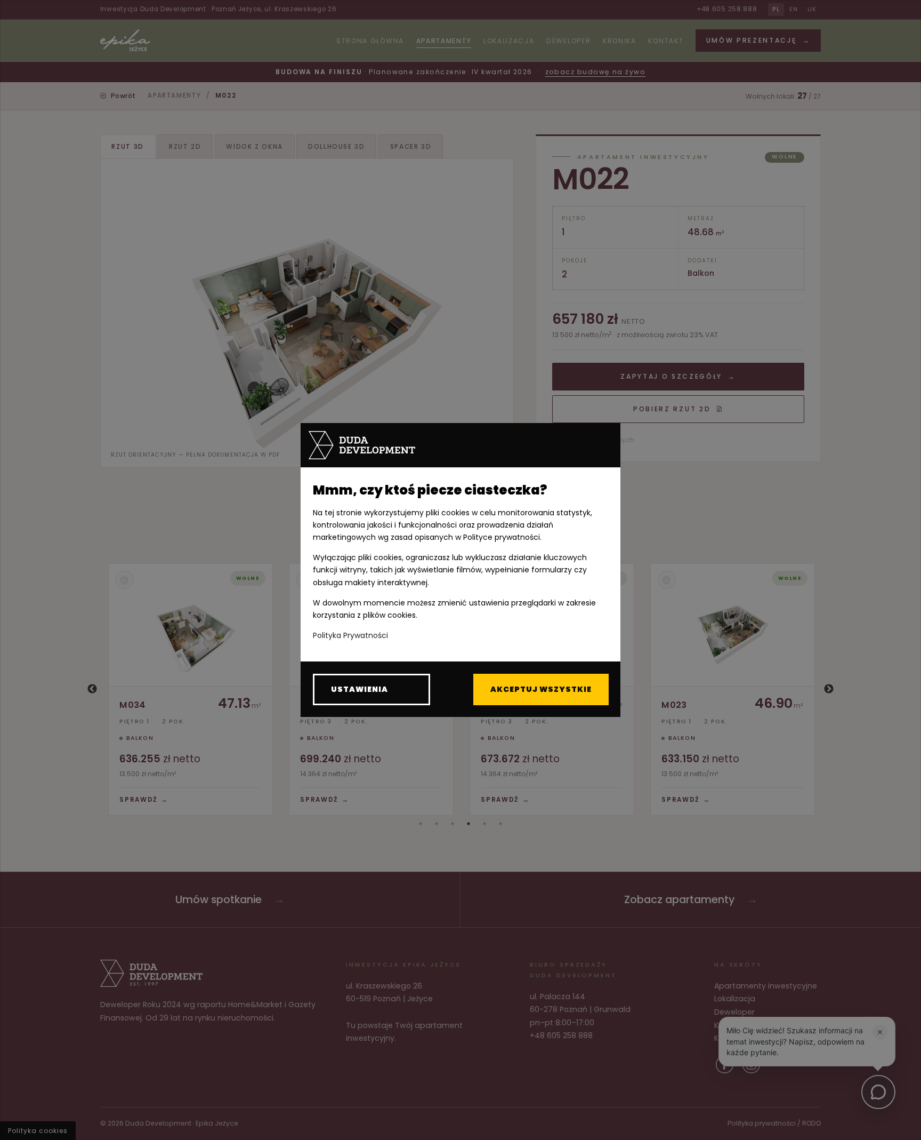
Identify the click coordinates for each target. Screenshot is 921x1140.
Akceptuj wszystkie (541, 689)
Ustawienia (359, 689)
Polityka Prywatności (350, 635)
